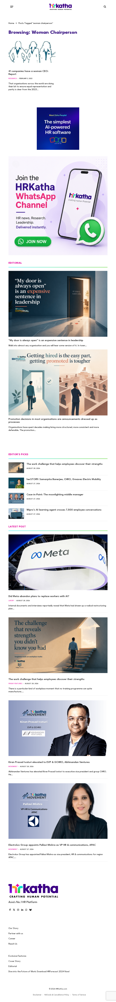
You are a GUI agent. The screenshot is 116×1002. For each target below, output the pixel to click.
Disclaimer (37, 995)
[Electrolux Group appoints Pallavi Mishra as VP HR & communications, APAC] (58, 811)
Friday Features (15, 683)
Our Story (13, 928)
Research (12, 78)
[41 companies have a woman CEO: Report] (31, 54)
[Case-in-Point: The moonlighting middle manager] (16, 498)
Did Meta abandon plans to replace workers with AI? (38, 596)
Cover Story (14, 961)
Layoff (11, 600)
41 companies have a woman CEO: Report (28, 72)
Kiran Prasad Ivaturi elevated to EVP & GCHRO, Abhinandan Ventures (49, 762)
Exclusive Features (17, 956)
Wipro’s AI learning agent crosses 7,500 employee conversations (64, 510)
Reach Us (12, 944)
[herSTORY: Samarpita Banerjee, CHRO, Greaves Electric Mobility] (16, 483)
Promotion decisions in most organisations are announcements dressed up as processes (52, 420)
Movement (13, 766)
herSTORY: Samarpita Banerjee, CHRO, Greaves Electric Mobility (64, 479)
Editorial (12, 966)
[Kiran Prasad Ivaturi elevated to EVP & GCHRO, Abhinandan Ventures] (58, 728)
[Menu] (11, 6)
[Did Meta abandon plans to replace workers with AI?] (58, 562)
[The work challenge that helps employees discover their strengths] (16, 467)
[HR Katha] (60, 6)
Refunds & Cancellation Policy (57, 995)
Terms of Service (79, 995)
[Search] (104, 7)
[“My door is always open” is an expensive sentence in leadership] (58, 304)
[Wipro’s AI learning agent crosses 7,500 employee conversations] (16, 513)
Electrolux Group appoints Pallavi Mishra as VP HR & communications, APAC (52, 845)
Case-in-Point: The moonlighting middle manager (55, 494)
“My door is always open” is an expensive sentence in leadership (45, 340)
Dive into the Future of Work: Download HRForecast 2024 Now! (39, 971)
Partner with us (15, 933)
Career (11, 939)
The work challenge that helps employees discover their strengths (65, 464)
